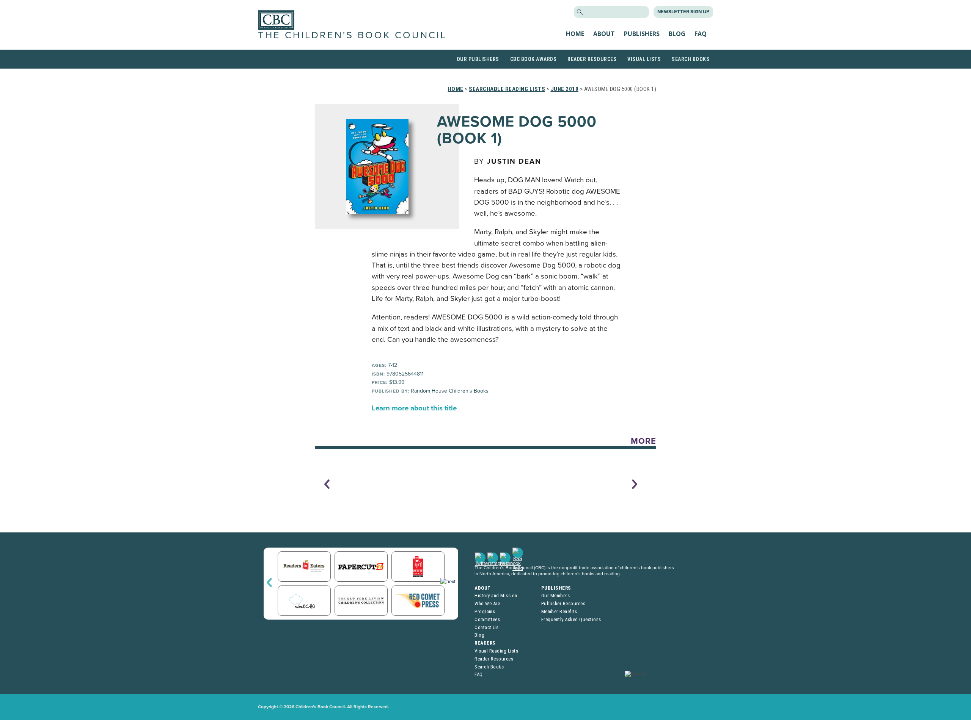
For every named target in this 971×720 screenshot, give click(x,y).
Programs (485, 611)
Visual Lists (644, 59)
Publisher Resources (563, 603)
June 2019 (565, 89)
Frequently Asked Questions (571, 619)
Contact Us (486, 627)
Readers (485, 643)
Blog (677, 34)
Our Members (555, 595)
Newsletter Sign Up (683, 12)
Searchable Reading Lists (507, 89)
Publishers (642, 34)
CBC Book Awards (533, 59)
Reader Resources (591, 59)
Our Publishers (478, 59)
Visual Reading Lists (496, 651)
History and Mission (496, 595)
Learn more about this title (414, 408)
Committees (487, 619)
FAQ (700, 34)
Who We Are (487, 603)
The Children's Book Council (352, 35)
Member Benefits (559, 611)
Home (575, 34)
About (604, 34)
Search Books (690, 59)
